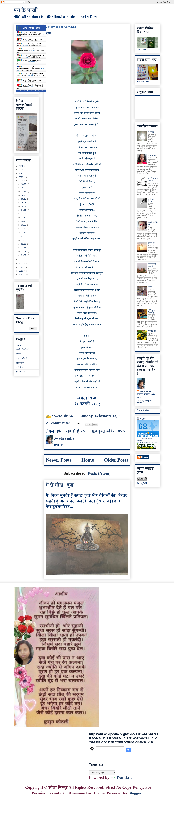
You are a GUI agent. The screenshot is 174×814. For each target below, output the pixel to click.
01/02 (24, 255)
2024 (21, 173)
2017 (21, 274)
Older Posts (116, 460)
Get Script (23, 91)
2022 (21, 181)
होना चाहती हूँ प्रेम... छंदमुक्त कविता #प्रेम (92, 431)
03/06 (24, 225)
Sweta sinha (145, 391)
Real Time (30, 91)
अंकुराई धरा (152, 331)
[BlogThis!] (88, 424)
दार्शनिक (18, 354)
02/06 (24, 240)
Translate (124, 777)
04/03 (24, 214)
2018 (21, 271)
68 (142, 426)
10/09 (24, 184)
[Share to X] (91, 424)
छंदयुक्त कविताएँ (21, 358)
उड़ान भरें (151, 243)
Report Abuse (144, 410)
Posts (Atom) (99, 473)
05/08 (24, 202)
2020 (21, 263)
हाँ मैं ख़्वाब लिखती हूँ (151, 311)
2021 (21, 260)
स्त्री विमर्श (19, 367)
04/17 (24, 210)
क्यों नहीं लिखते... (151, 200)
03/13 (24, 221)
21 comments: (58, 423)
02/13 (24, 232)
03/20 (24, 217)
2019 (21, 267)
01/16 (24, 248)
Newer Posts (58, 460)
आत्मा (150, 287)
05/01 (24, 206)
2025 (21, 170)
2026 (21, 166)
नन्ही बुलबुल (152, 155)
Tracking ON (39, 91)
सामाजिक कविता (21, 372)
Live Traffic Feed (31, 28)
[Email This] (86, 424)
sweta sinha (147, 438)
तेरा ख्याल (30, 86)
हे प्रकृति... (152, 132)
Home (87, 460)
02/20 (24, 228)
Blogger (134, 793)
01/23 (24, 244)
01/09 (24, 251)
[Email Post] (78, 423)
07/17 (24, 191)
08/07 (24, 188)
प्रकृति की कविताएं (22, 349)
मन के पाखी (26, 10)
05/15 (24, 199)
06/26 (24, 195)
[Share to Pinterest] (96, 424)
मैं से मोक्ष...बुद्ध (60, 484)
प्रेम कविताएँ (20, 363)
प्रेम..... (50, 33)
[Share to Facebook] (93, 424)
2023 (21, 177)
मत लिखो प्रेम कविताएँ (153, 179)
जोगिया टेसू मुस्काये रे (152, 265)
